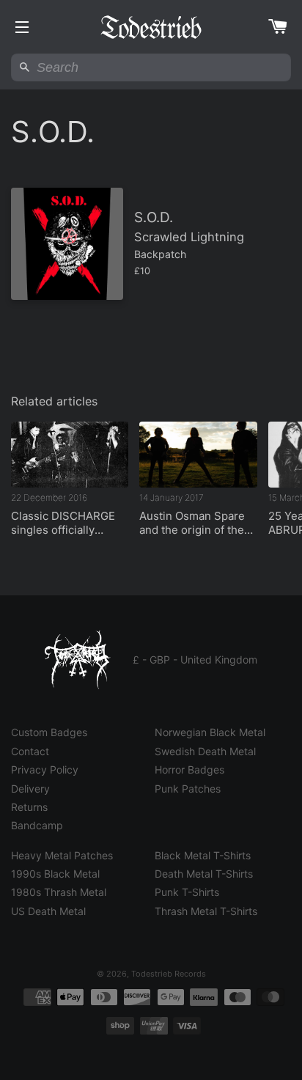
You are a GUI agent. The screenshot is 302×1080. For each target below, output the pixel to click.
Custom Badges (49, 732)
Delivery (30, 788)
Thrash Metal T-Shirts (206, 911)
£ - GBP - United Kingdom (195, 659)
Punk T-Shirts (187, 892)
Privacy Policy (44, 769)
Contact (30, 751)
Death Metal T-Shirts (204, 873)
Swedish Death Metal (205, 751)
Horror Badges (189, 769)
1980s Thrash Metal (58, 892)
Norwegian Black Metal (210, 732)
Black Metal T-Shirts (203, 855)
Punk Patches (188, 788)
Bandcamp (37, 825)
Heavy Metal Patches (62, 855)
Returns (29, 807)
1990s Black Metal (55, 873)
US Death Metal (48, 911)
